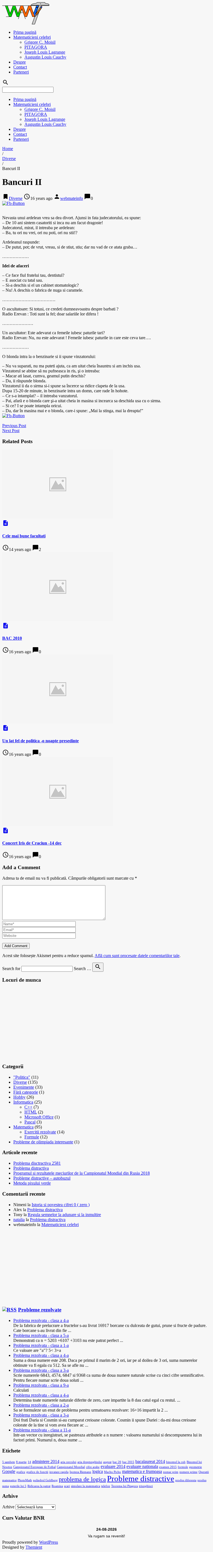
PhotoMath (25, 1480)
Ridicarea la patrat (38, 1486)
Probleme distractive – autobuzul (41, 1178)
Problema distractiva (31, 1168)
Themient (34, 1547)
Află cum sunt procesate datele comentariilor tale (137, 955)
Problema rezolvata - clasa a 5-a (41, 1335)
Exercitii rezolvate (40, 1132)
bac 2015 (128, 1462)
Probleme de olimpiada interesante (43, 1142)
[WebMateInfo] (26, 22)
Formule (31, 1137)
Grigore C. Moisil (39, 42)
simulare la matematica (85, 1486)
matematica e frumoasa (142, 1471)
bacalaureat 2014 (150, 1461)
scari (67, 1486)
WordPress (48, 1542)
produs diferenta (185, 1480)
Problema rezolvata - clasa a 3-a (41, 1370)
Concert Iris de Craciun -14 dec (32, 843)
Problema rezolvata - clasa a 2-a (41, 1405)
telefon (105, 1486)
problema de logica (82, 1479)
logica (97, 1471)
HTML (30, 1112)
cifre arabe (93, 1467)
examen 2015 (168, 1467)
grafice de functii (37, 1471)
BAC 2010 (12, 638)
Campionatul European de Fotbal (34, 1467)
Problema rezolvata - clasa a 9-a (41, 1385)
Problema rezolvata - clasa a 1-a (41, 1345)
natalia (19, 1219)
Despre (19, 62)
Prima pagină (24, 32)
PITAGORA (35, 47)
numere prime (188, 1471)
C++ (28, 1107)
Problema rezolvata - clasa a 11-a (42, 1430)
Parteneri (21, 72)
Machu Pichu (112, 1471)
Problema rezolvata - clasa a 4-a (41, 1320)
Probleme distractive (140, 1478)
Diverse (9, 158)
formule (183, 1467)
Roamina (57, 1486)
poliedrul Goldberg (45, 1480)
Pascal (30, 1122)
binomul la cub (176, 1462)
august (107, 1462)
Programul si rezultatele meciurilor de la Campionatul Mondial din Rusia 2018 (81, 1173)
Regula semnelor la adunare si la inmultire (64, 1214)
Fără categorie (25, 1092)
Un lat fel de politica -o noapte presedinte (40, 740)
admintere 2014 (45, 1461)
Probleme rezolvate (39, 1310)
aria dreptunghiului (89, 1462)
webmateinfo (71, 198)
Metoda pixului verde (32, 1183)
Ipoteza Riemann (80, 1471)
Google (8, 1471)
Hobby (19, 1097)
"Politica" (21, 1077)
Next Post (10, 430)
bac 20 (117, 1462)
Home (7, 148)
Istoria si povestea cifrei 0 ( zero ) (61, 1204)
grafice (20, 1471)
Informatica (23, 1102)
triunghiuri (146, 1486)
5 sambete (8, 1462)
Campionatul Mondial (71, 1467)
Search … (82, 968)
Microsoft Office (39, 1117)
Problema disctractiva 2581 (37, 1163)
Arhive (8, 1506)
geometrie (195, 1467)
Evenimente (23, 1087)
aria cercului (68, 1462)
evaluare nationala (142, 1466)
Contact (20, 67)
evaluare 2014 (113, 1466)
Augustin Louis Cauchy (45, 57)
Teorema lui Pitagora (124, 1486)
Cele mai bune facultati (23, 536)
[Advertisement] (43, 1022)
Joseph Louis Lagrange (44, 52)
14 (29, 1462)
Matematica (23, 1127)
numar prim (170, 1471)
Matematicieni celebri (32, 37)
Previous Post (14, 425)
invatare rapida (59, 1471)
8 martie (21, 1462)
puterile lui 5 (18, 1486)
